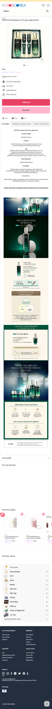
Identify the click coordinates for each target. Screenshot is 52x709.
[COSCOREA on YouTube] (15, 673)
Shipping (4, 76)
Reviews (28, 642)
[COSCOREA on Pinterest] (24, 673)
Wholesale (4, 639)
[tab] (5, 123)
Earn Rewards (29, 634)
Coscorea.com (5, 634)
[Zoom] (42, 59)
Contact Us (5, 660)
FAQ (3, 652)
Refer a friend (29, 639)
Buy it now (26, 110)
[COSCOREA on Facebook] (11, 673)
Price (3, 69)
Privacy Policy (29, 655)
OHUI (3, 18)
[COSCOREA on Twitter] (19, 673)
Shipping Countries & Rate (8, 655)
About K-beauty (6, 637)
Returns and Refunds (7, 657)
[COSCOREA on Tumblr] (27, 673)
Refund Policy (29, 657)
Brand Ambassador (31, 644)
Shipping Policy (29, 660)
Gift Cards (28, 637)
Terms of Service (30, 652)
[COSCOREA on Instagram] (7, 673)
